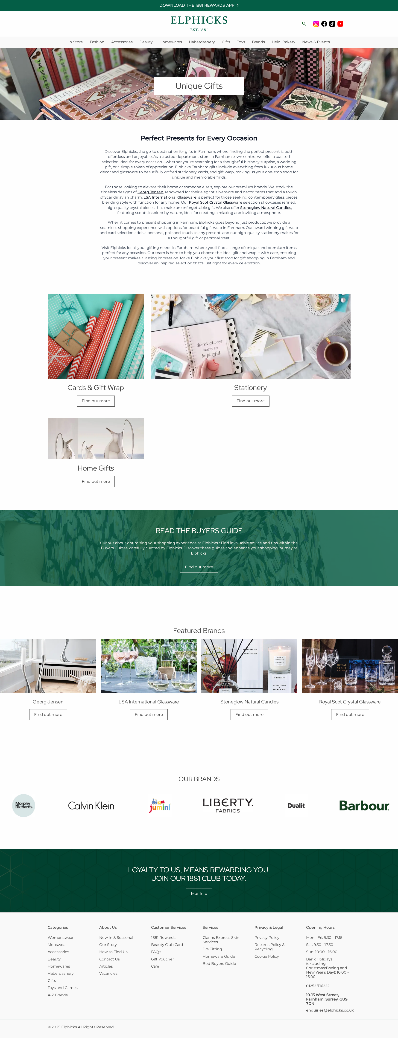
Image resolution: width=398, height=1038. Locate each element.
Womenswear (60, 937)
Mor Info (199, 893)
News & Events (316, 42)
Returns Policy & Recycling (270, 947)
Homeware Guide (219, 956)
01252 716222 (317, 986)
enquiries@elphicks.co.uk (330, 1010)
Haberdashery (202, 42)
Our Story (108, 945)
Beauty (146, 42)
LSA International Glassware (169, 197)
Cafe (155, 966)
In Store (75, 42)
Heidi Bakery (283, 42)
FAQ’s (156, 952)
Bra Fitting (212, 949)
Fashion (97, 42)
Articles (106, 966)
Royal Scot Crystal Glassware (215, 202)
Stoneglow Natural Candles (265, 207)
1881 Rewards (163, 937)
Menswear (57, 945)
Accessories (122, 42)
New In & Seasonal (116, 937)
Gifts (226, 42)
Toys (241, 42)
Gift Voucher (162, 959)
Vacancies (108, 973)
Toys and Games (63, 988)
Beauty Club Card (167, 945)
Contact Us (109, 959)
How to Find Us (113, 952)
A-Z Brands (58, 995)
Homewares (171, 42)
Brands (258, 42)
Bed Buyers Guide (219, 963)
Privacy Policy (267, 937)
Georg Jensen (150, 192)
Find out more (96, 401)
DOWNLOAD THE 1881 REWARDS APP (196, 5)
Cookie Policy (267, 956)
